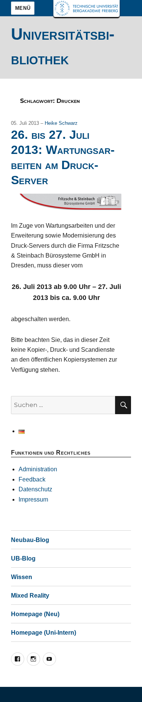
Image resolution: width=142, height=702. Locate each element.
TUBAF (86, 8)
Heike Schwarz (61, 123)
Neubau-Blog (30, 540)
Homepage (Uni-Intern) (43, 632)
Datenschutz (35, 489)
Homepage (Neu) (35, 614)
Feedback (32, 479)
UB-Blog (23, 558)
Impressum (33, 499)
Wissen (21, 577)
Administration (38, 469)
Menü (22, 8)
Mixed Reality (30, 595)
